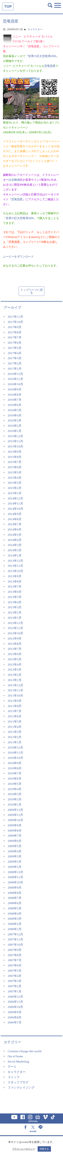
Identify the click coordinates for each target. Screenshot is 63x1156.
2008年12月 (15, 872)
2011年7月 (15, 711)
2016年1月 (15, 431)
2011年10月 (15, 695)
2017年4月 (15, 353)
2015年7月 (15, 462)
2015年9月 (15, 451)
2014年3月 (15, 545)
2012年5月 (15, 659)
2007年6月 (15, 965)
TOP (8, 6)
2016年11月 (15, 379)
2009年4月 (15, 851)
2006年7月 (15, 1022)
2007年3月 (15, 981)
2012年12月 (15, 623)
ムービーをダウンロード (18, 256)
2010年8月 (15, 768)
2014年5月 (15, 534)
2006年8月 (15, 1017)
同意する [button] (44, 1149)
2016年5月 (15, 410)
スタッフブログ (18, 1082)
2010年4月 (15, 789)
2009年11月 (15, 815)
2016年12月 (15, 374)
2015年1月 (15, 493)
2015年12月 (15, 436)
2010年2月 (15, 799)
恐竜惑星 (49, 65)
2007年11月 (15, 939)
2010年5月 (15, 783)
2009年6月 (15, 841)
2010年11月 (15, 752)
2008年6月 (15, 903)
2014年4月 (15, 540)
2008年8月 (15, 893)
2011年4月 (15, 726)
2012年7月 (15, 648)
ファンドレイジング (21, 1087)
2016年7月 (15, 399)
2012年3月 (15, 669)
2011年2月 (15, 737)
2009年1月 (15, 867)
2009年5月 (15, 846)
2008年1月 (15, 929)
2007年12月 (15, 934)
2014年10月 (15, 508)
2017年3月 (15, 358)
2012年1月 (15, 680)
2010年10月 (15, 758)
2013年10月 (15, 571)
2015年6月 (15, 467)
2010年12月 (15, 747)
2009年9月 (15, 825)
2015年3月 (15, 482)
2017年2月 (15, 363)
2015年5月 (15, 472)
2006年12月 (15, 996)
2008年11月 (15, 877)
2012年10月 (15, 633)
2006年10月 (15, 1007)
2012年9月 (15, 638)
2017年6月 (15, 342)
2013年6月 (15, 591)
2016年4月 (15, 415)
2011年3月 (15, 732)
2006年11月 (15, 1001)
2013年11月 (15, 565)
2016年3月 (15, 420)
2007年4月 (15, 976)
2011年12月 (15, 685)
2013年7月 (15, 586)
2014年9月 (15, 514)
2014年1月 (15, 555)
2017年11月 (15, 316)
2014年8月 (15, 519)
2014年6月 (15, 529)
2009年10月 (15, 820)
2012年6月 (15, 654)
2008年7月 (15, 898)
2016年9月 (15, 389)
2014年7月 (15, 524)
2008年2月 (15, 924)
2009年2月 (15, 861)
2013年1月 (15, 617)
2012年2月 (15, 674)
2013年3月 (15, 607)
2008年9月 (15, 887)
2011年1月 (15, 742)
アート (12, 1066)
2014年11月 (15, 503)
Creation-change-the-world (24, 1051)
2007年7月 (15, 960)
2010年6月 (15, 778)
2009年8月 (15, 830)
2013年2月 (15, 612)
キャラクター (35, 29)
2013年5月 (15, 597)
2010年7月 (15, 773)
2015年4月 (15, 477)
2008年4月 (15, 913)
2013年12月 (15, 560)
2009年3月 (15, 856)
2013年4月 (15, 602)
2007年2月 (15, 986)
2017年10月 (15, 322)
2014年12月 (15, 498)
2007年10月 (15, 944)
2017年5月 (15, 348)
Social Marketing (18, 1061)
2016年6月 (15, 405)
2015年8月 (15, 457)
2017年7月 (15, 337)
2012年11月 (15, 628)
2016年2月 (15, 425)
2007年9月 (15, 950)
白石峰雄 (14, 179)
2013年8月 (15, 581)
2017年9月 (15, 327)
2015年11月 (15, 441)
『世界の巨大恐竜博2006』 (42, 56)
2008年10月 (15, 882)
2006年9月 (15, 1012)
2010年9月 (15, 763)
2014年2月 (15, 550)
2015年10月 (15, 446)
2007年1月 (15, 991)
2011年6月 (15, 716)
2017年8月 (15, 332)
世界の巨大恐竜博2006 (20, 218)
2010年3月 (15, 794)
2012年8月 (15, 643)
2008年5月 (15, 908)
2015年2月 (15, 488)
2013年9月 (15, 576)
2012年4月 (15, 664)
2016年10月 (15, 384)
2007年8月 (15, 955)
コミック (14, 1077)
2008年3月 (15, 918)
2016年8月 (15, 394)
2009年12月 (15, 809)
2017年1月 (15, 368)
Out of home (15, 1056)
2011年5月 (15, 721)
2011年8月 (15, 706)
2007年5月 (15, 970)
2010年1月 (15, 804)
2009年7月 (15, 835)
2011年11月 (15, 690)
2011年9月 (15, 700)
